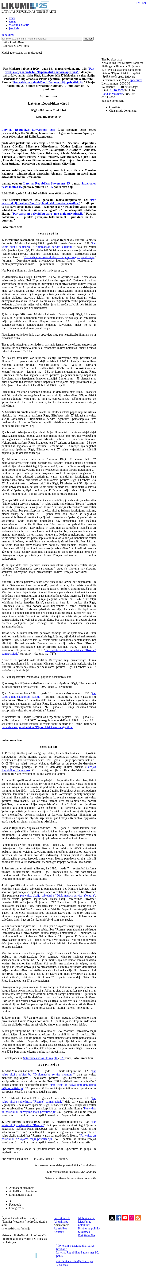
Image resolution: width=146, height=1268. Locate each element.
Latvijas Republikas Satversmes (44, 183)
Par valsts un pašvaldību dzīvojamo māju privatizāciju (48, 82)
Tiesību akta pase (112, 59)
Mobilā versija (86, 1218)
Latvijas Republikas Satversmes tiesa (28, 129)
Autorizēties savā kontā (15, 45)
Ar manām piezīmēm (21, 1187)
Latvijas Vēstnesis (112, 93)
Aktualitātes (61, 1221)
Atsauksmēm (61, 1225)
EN (144, 3)
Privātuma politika (89, 1228)
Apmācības (60, 1228)
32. (62, 1058)
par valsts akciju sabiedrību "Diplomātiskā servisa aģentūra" (37, 727)
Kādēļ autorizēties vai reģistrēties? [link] (22, 52)
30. (56, 1058)
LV (138, 3)
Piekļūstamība (86, 1235)
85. (69, 183)
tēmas (12, 21)
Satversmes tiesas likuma (38, 1058)
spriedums (136, 80)
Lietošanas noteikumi (84, 1223)
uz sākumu (8, 34)
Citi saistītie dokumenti (122, 110)
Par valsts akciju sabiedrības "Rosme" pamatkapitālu (49, 1099)
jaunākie (14, 28)
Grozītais (114, 107)
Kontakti (59, 1231)
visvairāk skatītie (19, 25)
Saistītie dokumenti (113, 100)
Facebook (15, 1204)
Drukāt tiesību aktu (20, 1194)
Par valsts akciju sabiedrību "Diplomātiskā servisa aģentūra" (49, 70)
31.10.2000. (117, 90)
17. (51, 187)
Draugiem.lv (16, 1208)
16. (21, 187)
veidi (12, 18)
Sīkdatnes (84, 1231)
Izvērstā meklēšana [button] (13, 42)
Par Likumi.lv (62, 1218)
